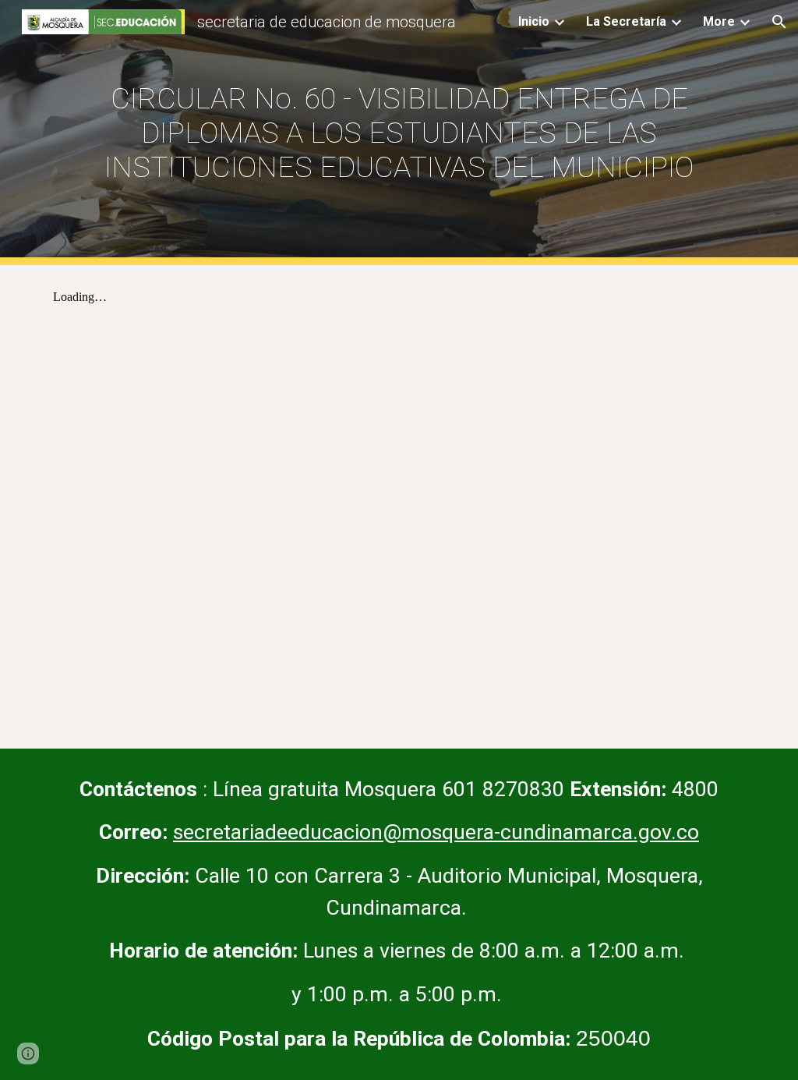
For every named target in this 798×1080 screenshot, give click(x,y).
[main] (399, 132)
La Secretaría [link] (626, 21)
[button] (779, 22)
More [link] (719, 21)
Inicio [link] (533, 21)
